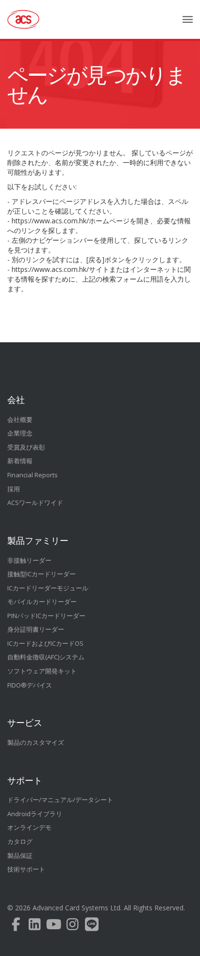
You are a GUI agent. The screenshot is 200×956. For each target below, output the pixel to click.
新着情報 (20, 460)
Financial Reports (32, 474)
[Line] (91, 926)
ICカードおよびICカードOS (45, 643)
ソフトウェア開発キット (42, 671)
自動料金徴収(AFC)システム (45, 657)
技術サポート (26, 869)
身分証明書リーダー (35, 629)
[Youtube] (53, 926)
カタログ (20, 841)
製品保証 (20, 855)
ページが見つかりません (96, 85)
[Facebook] (15, 926)
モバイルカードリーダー (42, 601)
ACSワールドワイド (35, 502)
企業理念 (20, 433)
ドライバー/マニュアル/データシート (60, 799)
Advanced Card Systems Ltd (76, 907)
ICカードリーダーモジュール (47, 588)
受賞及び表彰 (26, 447)
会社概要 (20, 419)
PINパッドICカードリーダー (46, 615)
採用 (13, 489)
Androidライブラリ (34, 813)
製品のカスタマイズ (35, 742)
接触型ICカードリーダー (41, 574)
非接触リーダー (29, 560)
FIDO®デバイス (29, 685)
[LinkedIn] (34, 926)
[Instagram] (72, 926)
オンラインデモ (29, 827)
